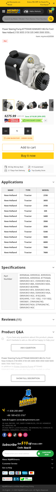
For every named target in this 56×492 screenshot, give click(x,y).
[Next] (49, 3)
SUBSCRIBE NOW (46, 453)
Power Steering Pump (23, 366)
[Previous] (6, 3)
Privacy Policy (28, 486)
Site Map (20, 486)
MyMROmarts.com (9, 486)
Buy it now (28, 156)
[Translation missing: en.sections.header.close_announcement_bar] (53, 3)
